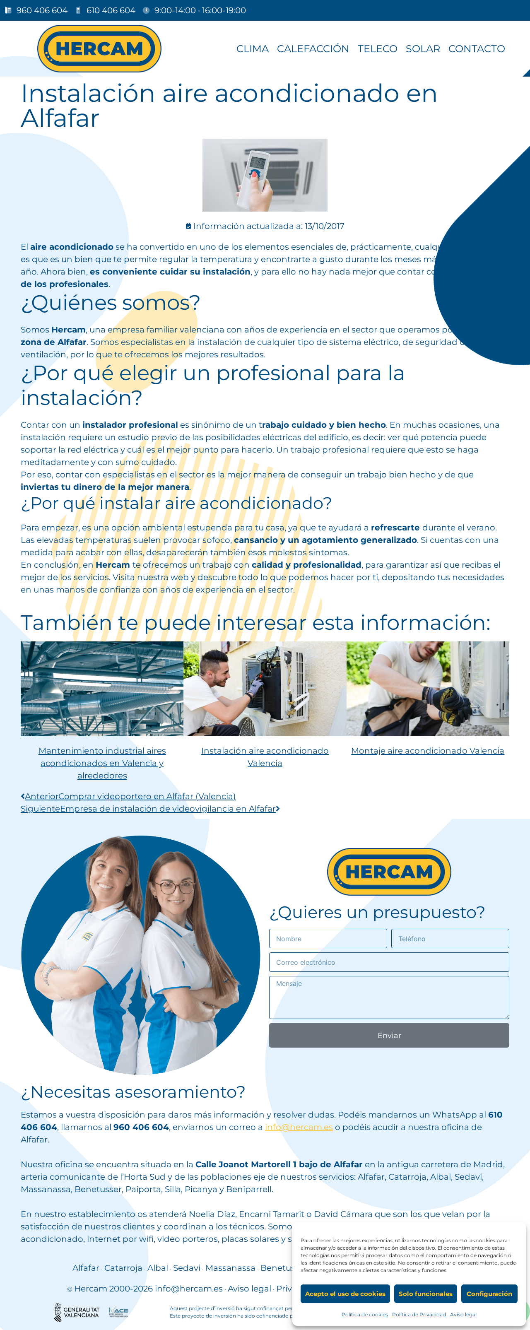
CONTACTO (476, 49)
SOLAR (423, 49)
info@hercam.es (299, 1127)
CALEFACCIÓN (313, 49)
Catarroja (123, 1268)
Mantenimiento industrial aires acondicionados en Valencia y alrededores (102, 763)
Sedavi (186, 1268)
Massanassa (230, 1268)
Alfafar (85, 1268)
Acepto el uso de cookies (345, 1294)
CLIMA (252, 49)
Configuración (489, 1294)
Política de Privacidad (419, 1314)
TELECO (378, 49)
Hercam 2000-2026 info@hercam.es (148, 1289)
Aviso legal (463, 1314)
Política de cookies (365, 1314)
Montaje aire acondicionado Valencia (427, 751)
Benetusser (284, 1268)
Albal (157, 1268)
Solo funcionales (426, 1294)
